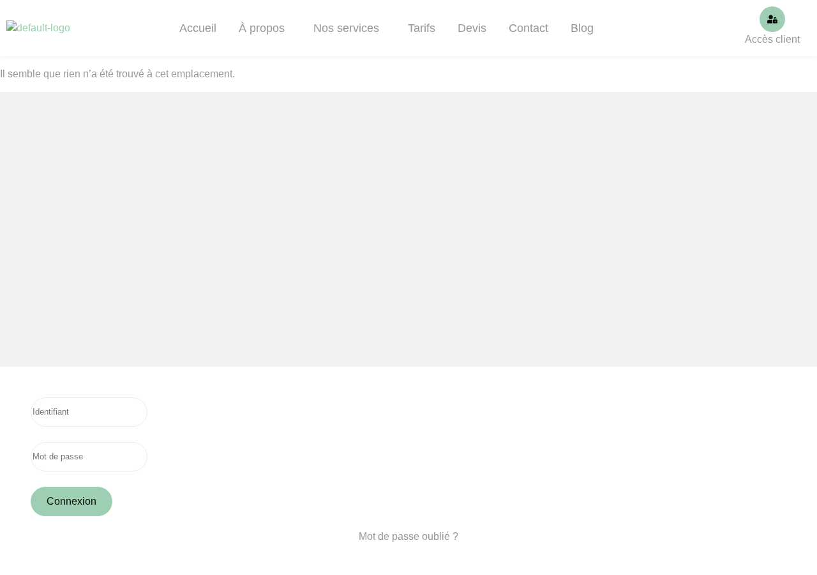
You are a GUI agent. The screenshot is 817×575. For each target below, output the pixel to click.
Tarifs (421, 28)
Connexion (71, 501)
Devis (472, 28)
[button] (265, 28)
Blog (582, 28)
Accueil (197, 28)
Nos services (346, 28)
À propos (262, 28)
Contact (528, 28)
